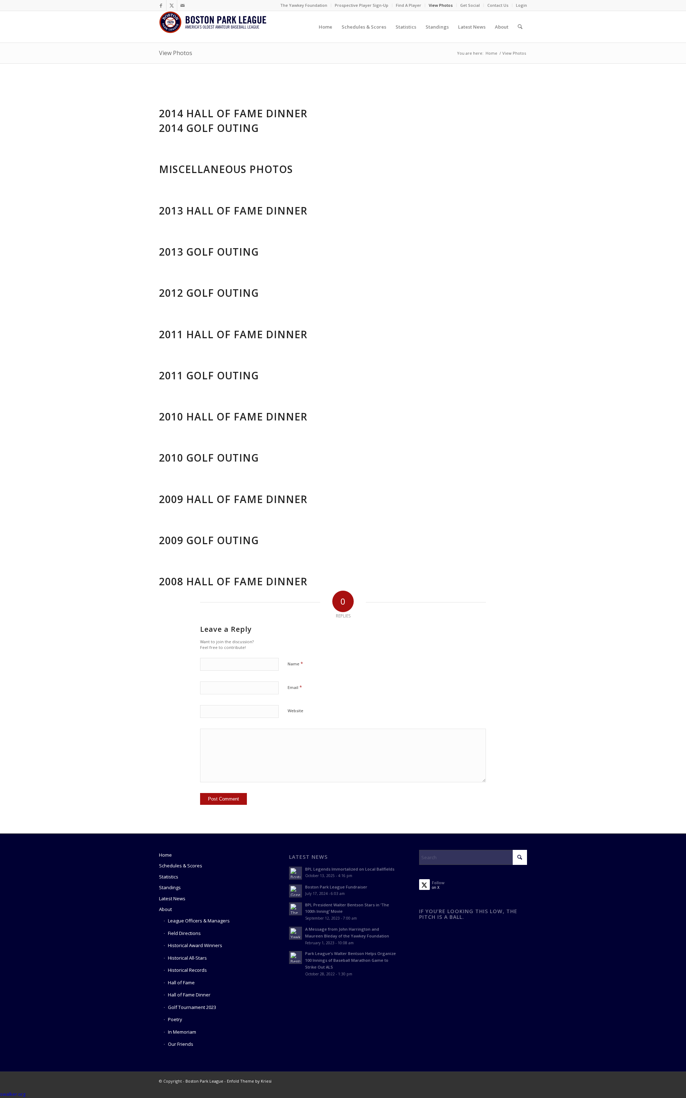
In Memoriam (182, 1032)
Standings (170, 887)
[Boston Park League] (212, 27)
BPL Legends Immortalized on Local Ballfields (349, 869)
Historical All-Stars (187, 958)
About (165, 909)
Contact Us (497, 5)
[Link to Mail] (182, 5)
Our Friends (180, 1044)
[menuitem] (304, 5)
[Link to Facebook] (161, 5)
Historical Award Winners (195, 945)
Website (295, 710)
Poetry (175, 1019)
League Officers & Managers (199, 920)
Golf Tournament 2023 (192, 1007)
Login (521, 5)
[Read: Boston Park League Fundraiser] (295, 891)
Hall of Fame (181, 982)
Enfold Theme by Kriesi (249, 1081)
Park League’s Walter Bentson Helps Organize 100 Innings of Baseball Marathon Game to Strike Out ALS (350, 960)
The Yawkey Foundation (303, 5)
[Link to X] (171, 5)
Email (295, 687)
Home (165, 855)
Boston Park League (204, 1081)
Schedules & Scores (180, 865)
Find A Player (408, 5)
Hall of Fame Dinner (189, 994)
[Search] (520, 27)
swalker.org (12, 1094)
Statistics (168, 876)
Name (295, 663)
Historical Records (187, 970)
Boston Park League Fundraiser (336, 887)
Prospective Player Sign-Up (361, 5)
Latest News (172, 898)
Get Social (470, 5)
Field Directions (184, 933)
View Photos (441, 5)
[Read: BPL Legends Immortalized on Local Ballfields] (295, 873)
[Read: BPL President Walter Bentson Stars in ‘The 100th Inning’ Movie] (295, 908)
